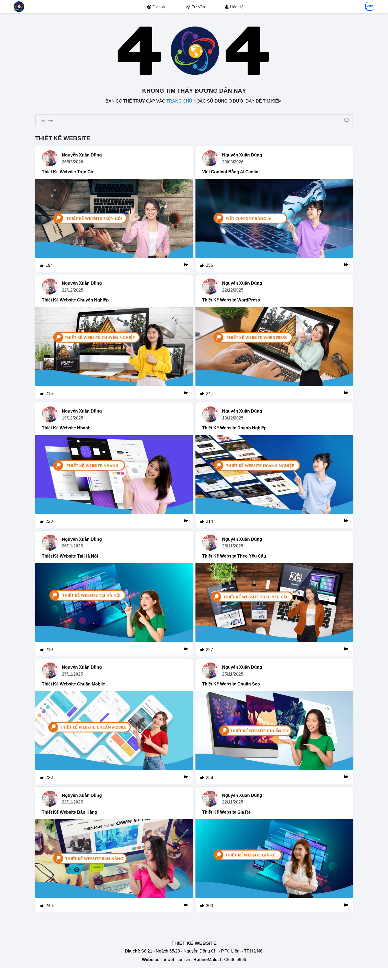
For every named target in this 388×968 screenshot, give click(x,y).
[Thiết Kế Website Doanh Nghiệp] (274, 481)
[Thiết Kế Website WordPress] (274, 353)
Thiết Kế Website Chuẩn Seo (231, 684)
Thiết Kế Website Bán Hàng (69, 812)
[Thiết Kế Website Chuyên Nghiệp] (114, 353)
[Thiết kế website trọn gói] (114, 225)
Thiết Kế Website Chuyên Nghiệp (75, 300)
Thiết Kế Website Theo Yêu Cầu (234, 556)
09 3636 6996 (233, 959)
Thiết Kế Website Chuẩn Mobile (73, 684)
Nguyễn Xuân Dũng (82, 155)
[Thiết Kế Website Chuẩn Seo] (274, 737)
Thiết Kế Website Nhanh (66, 428)
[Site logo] (19, 6)
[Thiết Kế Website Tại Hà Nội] (114, 609)
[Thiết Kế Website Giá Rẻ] (274, 865)
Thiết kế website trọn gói (68, 172)
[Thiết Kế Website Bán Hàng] (114, 865)
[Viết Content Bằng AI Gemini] (274, 225)
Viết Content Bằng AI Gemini (230, 172)
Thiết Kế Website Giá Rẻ (226, 812)
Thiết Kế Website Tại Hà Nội (70, 556)
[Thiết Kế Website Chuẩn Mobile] (114, 737)
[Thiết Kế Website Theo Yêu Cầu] (274, 609)
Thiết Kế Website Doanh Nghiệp (234, 428)
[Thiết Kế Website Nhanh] (114, 481)
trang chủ (179, 101)
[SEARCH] (347, 120)
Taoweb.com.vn (175, 959)
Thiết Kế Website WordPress (231, 300)
